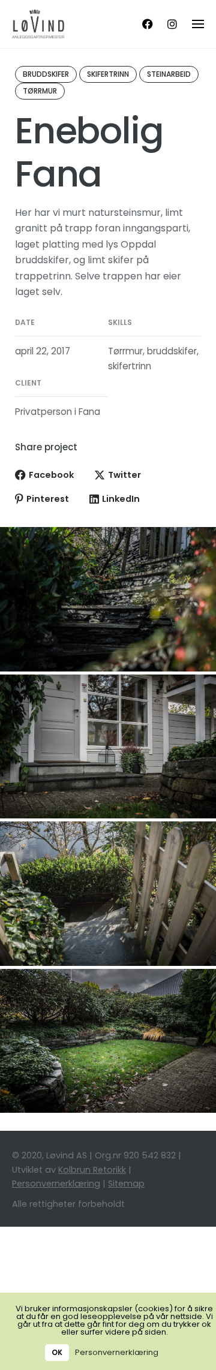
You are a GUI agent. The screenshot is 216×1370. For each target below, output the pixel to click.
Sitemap (126, 1184)
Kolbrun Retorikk (92, 1170)
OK (57, 1352)
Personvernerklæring (56, 1184)
